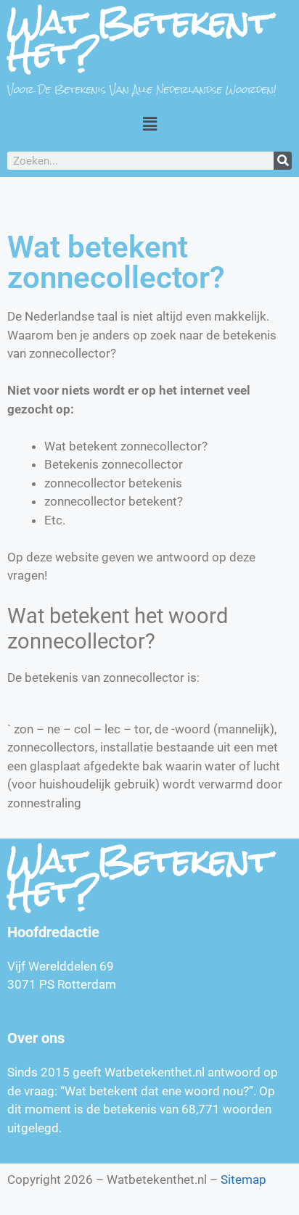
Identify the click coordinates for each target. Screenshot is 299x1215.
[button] (149, 123)
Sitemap (243, 1179)
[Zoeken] (283, 161)
